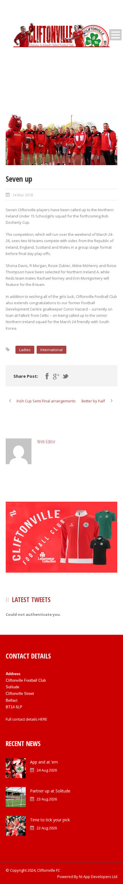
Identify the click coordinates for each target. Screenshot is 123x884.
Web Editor (46, 441)
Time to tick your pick (50, 819)
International (51, 349)
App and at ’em (44, 762)
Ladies (25, 349)
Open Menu (115, 34)
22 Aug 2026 (47, 827)
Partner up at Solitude (50, 791)
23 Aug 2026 (47, 799)
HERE (42, 719)
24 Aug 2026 (47, 770)
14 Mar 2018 (22, 194)
